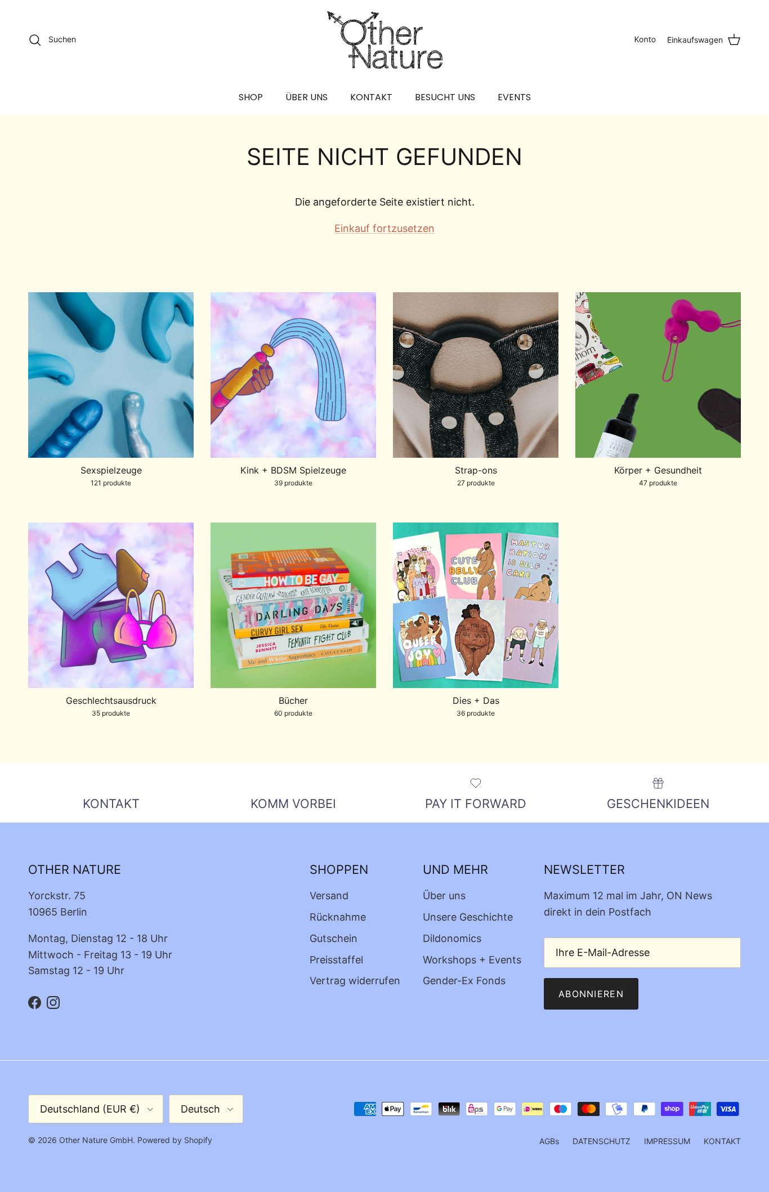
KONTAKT (371, 97)
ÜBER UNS (306, 97)
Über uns (444, 895)
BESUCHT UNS (445, 97)
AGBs (549, 1141)
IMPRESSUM (667, 1141)
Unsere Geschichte (468, 917)
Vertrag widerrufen (355, 980)
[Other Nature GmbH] (384, 40)
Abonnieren (591, 993)
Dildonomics (452, 938)
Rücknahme (338, 917)
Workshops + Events (472, 960)
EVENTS (514, 97)
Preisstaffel (336, 960)
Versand (329, 895)
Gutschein (333, 938)
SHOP (251, 97)
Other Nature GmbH (96, 1140)
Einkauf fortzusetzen (384, 228)
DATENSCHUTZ (602, 1141)
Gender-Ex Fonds (464, 980)
